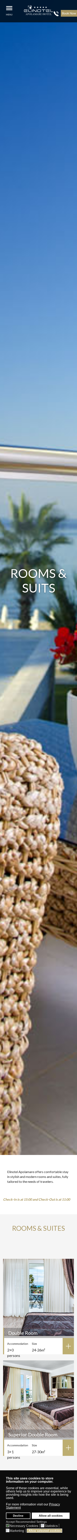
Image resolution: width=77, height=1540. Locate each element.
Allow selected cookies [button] (44, 1530)
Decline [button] (18, 1515)
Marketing (17, 1530)
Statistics (51, 1526)
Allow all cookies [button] (51, 1515)
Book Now (69, 13)
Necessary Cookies (24, 1526)
